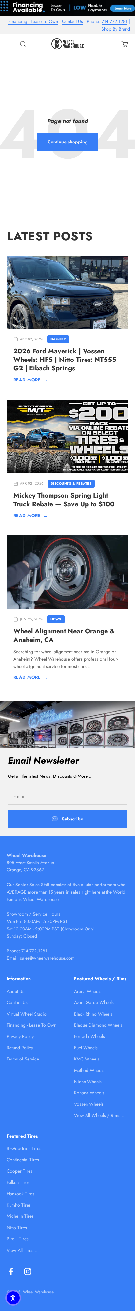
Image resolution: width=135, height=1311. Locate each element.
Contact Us (72, 21)
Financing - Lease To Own (33, 21)
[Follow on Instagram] (27, 1271)
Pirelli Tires (18, 1238)
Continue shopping (68, 142)
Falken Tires (18, 1182)
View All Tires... (22, 1250)
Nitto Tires (17, 1227)
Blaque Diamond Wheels (98, 1025)
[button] (13, 1298)
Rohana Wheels (89, 1092)
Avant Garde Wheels (94, 1002)
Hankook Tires (20, 1194)
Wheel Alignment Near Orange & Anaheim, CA (64, 635)
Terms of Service (23, 1059)
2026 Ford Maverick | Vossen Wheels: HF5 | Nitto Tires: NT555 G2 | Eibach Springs (64, 359)
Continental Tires (23, 1159)
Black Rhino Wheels (93, 1014)
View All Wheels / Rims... (99, 1115)
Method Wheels (89, 1070)
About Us (15, 991)
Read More (30, 380)
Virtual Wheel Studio (27, 1014)
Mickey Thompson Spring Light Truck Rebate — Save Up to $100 (63, 500)
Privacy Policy (20, 1036)
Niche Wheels (88, 1081)
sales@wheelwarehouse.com (47, 958)
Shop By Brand (115, 29)
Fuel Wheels (86, 1047)
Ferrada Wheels (89, 1036)
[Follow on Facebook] (11, 1271)
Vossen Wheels (89, 1104)
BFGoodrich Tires (24, 1148)
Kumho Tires (19, 1205)
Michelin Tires (20, 1216)
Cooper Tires (19, 1171)
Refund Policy (20, 1047)
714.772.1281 (114, 21)
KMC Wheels (86, 1059)
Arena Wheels (87, 991)
